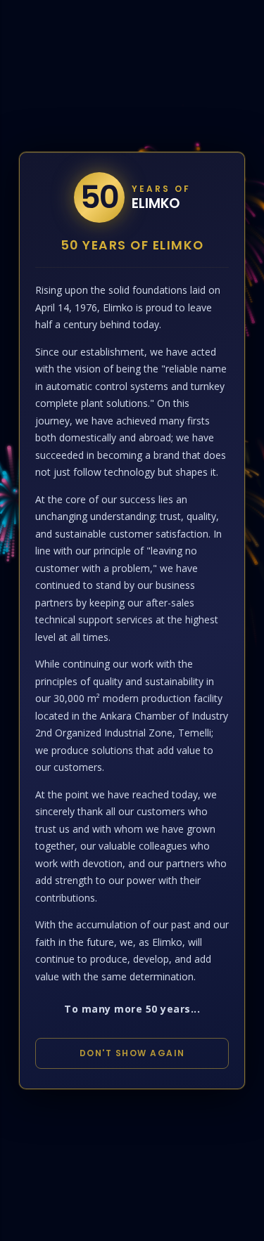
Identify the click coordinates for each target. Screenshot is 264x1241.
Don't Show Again (132, 1053)
